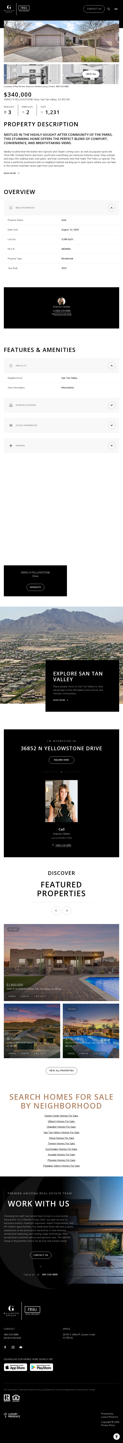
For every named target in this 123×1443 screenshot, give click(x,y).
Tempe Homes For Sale (61, 1143)
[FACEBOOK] (5, 1347)
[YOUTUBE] (21, 1347)
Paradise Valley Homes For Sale (61, 1166)
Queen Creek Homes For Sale (61, 1116)
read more (59, 700)
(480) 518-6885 (63, 310)
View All (91, 74)
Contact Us (94, 8)
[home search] (109, 9)
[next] (66, 910)
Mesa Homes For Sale (61, 1138)
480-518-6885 (50, 1275)
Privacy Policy (108, 1425)
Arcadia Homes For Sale (61, 1154)
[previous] (56, 910)
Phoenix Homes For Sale (61, 1160)
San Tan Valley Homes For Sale (61, 1132)
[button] (40, 1255)
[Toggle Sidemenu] (116, 9)
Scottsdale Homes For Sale (61, 1149)
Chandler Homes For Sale (61, 1127)
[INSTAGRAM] (13, 1347)
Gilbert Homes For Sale (61, 1121)
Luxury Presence (109, 1416)
